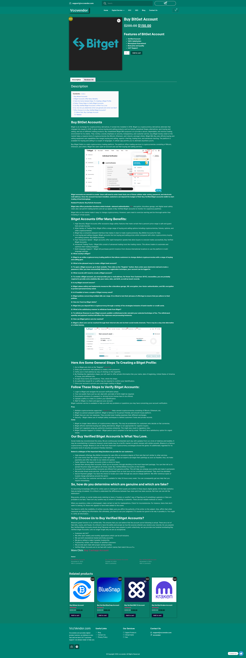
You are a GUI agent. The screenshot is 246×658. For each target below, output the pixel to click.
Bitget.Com (107, 410)
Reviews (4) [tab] (89, 80)
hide (83, 94)
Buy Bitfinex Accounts (78, 559)
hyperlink (107, 367)
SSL (131, 206)
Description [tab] (76, 80)
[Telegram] (76, 646)
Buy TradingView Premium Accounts (116, 559)
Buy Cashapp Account (96, 550)
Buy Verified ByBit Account (148, 559)
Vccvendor (79, 10)
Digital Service (117, 10)
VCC (129, 10)
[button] (119, 20)
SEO (136, 10)
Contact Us (153, 10)
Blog (143, 10)
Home (106, 10)
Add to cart (136, 53)
